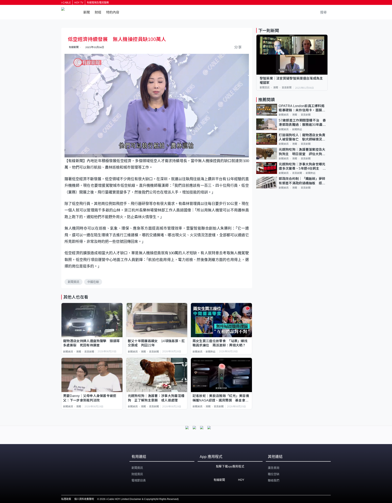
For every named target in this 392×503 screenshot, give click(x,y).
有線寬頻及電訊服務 (98, 2)
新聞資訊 (73, 282)
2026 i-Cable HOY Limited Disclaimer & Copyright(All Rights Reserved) (139, 499)
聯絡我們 (273, 480)
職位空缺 (273, 474)
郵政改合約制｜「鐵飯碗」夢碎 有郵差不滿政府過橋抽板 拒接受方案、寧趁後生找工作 (303, 181)
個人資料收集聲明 (84, 499)
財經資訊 (137, 474)
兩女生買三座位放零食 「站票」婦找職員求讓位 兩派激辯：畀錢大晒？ (220, 343)
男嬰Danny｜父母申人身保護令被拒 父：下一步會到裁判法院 (91, 398)
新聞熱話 (210, 351)
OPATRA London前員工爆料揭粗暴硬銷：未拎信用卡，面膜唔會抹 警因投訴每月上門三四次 (302, 108)
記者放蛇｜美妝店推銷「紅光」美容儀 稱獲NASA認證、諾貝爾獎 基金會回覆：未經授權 (221, 398)
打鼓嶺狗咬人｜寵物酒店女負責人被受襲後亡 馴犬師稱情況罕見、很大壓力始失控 (302, 137)
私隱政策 (66, 499)
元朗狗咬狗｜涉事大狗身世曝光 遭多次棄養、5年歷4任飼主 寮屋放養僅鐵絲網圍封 (303, 167)
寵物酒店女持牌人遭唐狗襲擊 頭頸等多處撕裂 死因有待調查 (91, 343)
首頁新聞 (89, 351)
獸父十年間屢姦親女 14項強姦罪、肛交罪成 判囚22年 (156, 343)
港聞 (78, 351)
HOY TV (78, 2)
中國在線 (93, 282)
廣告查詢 (273, 468)
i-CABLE (66, 2)
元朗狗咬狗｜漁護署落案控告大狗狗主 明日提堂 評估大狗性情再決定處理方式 (302, 152)
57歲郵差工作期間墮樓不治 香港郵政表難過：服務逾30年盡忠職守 (302, 123)
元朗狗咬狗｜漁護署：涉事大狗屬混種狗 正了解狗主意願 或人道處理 (156, 398)
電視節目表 (138, 480)
